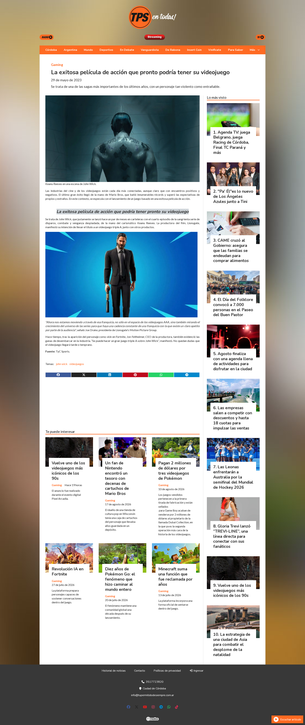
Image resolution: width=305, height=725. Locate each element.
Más (252, 50)
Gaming (57, 65)
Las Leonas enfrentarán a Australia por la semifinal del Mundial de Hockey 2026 (233, 477)
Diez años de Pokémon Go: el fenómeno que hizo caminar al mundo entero (120, 579)
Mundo (88, 50)
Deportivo (106, 50)
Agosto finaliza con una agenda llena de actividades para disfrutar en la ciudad (233, 361)
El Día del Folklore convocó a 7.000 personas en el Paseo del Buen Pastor (233, 307)
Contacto (139, 671)
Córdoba (51, 50)
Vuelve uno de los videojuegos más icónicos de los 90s (68, 470)
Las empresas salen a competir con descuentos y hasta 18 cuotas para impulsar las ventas (232, 418)
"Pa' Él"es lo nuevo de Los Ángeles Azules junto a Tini (233, 196)
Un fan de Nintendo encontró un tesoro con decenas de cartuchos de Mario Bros (117, 478)
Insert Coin (194, 50)
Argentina (70, 50)
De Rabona (172, 50)
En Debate (127, 50)
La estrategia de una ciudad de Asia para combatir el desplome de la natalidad (231, 644)
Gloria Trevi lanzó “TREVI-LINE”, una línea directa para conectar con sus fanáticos (231, 536)
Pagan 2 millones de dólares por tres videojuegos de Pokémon (174, 470)
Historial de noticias (114, 671)
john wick (61, 363)
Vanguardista (150, 50)
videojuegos (76, 363)
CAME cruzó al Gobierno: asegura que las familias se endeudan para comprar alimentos (231, 250)
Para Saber (235, 50)
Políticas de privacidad (167, 671)
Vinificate (214, 50)
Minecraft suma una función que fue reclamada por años (175, 576)
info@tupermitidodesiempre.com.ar (152, 695)
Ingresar (198, 671)
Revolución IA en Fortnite (67, 571)
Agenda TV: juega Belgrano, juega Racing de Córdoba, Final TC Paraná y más (231, 142)
